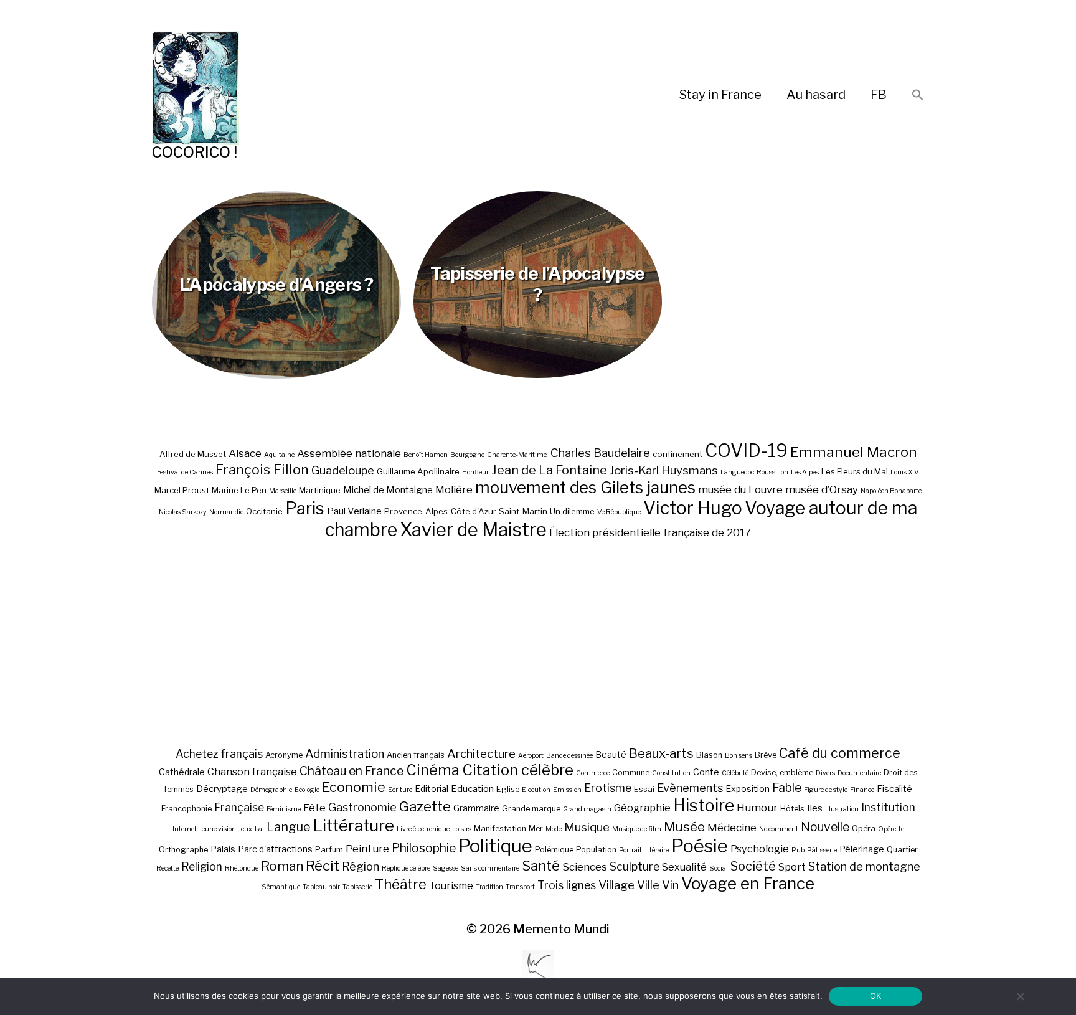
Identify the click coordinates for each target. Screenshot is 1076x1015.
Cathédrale (182, 772)
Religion (201, 866)
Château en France (352, 770)
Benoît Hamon (426, 455)
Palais (222, 849)
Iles (815, 808)
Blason (709, 755)
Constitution (671, 773)
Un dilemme (572, 511)
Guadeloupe (342, 470)
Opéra (863, 828)
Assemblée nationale (349, 453)
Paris (304, 508)
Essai (644, 789)
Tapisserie (357, 887)
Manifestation (500, 828)
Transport (520, 887)
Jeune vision (217, 829)
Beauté (610, 754)
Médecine (732, 827)
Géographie (642, 807)
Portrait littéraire (644, 850)
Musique (587, 827)
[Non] (1020, 996)
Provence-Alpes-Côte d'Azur (440, 511)
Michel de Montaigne (388, 490)
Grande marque (531, 808)
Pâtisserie (822, 850)
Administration (344, 754)
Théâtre (401, 884)
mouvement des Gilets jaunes (585, 487)
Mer (536, 828)
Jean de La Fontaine (549, 470)
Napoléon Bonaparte (891, 491)
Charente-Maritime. (517, 455)
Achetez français (219, 753)
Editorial (431, 788)
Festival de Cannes (185, 472)
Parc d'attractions (275, 849)
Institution (888, 807)
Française (239, 807)
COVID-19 (746, 450)
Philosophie (424, 848)
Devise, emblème (782, 772)
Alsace (245, 453)
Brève (765, 755)
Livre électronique (423, 829)
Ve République (619, 512)
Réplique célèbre (406, 868)
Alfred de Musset (192, 454)
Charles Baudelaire (600, 453)
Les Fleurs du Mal (854, 471)
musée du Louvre (740, 489)
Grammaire (476, 808)
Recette (167, 868)
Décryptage (222, 789)
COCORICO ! (194, 152)
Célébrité (735, 773)
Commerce (593, 773)
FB (879, 94)
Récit (322, 865)
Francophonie (186, 808)
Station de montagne (864, 866)
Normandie (226, 512)
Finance (862, 790)
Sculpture (634, 866)
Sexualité (684, 867)
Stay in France (720, 94)
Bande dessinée (569, 756)
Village (616, 885)
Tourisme (451, 885)
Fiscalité (894, 788)
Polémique (554, 849)
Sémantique (281, 887)
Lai (259, 829)
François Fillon (262, 469)
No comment (778, 829)
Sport (792, 867)
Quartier (902, 849)
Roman (282, 866)
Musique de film (636, 829)
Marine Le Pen (239, 490)
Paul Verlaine (354, 511)
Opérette (891, 829)
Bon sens (738, 756)
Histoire (703, 805)
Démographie (271, 790)
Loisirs (461, 829)
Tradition (489, 887)
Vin (670, 885)
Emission (567, 790)
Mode (553, 829)
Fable (786, 787)
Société (753, 866)
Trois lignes (566, 885)
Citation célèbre (517, 770)
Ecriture (400, 790)
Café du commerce (839, 753)
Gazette (425, 806)
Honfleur (475, 472)
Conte (706, 772)
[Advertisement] (538, 642)
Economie (353, 787)
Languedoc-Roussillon (754, 472)
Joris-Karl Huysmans (664, 470)
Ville (648, 885)
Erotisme (607, 788)
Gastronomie (362, 807)
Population (596, 849)
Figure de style (825, 790)
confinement (677, 454)
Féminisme (284, 809)
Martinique (320, 490)
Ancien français (416, 755)
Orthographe (183, 849)
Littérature (353, 825)
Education (472, 789)
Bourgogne (467, 455)
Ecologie (307, 790)
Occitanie (264, 511)
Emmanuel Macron (853, 452)
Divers (825, 773)
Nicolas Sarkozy (183, 512)
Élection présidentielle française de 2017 (650, 532)
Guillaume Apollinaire (418, 471)
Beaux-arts (661, 753)
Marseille (282, 491)
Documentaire (859, 773)
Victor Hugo (692, 508)
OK (876, 996)
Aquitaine (279, 455)
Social (718, 868)
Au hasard (816, 94)
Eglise (507, 789)
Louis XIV (904, 472)
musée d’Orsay (821, 489)
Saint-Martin (523, 511)
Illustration (842, 809)
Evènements (690, 788)
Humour (757, 807)
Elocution (536, 790)
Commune (630, 772)
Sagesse (445, 868)
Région (360, 866)
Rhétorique (241, 868)
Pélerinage (861, 849)
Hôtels (792, 808)
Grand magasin (587, 809)
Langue (289, 826)
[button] (918, 95)
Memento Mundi (561, 929)
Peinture (367, 849)
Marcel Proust (181, 490)
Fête (314, 807)
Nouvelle (825, 826)
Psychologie (759, 849)
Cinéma (433, 770)
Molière (454, 489)
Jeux (245, 829)
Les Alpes (805, 472)
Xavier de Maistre (473, 530)
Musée (684, 826)
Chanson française (252, 771)
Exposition (747, 788)
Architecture (481, 754)
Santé (541, 865)
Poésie (699, 846)
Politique (495, 846)
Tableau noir (321, 887)
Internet (184, 829)
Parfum (329, 849)
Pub (798, 850)
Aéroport (531, 756)
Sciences (584, 867)
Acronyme (284, 755)
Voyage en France (747, 883)
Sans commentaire (490, 868)
